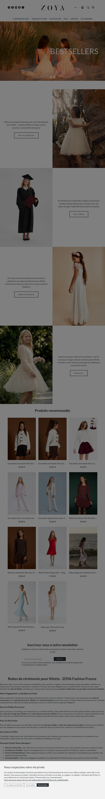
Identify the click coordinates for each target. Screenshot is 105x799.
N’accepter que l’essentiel (14, 785)
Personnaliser (30, 785)
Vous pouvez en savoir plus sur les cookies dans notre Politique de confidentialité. (36, 780)
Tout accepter (42, 785)
